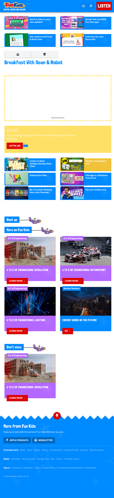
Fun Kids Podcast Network (70, 467)
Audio (37, 450)
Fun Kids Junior (72, 459)
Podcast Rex (90, 467)
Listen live (14, 145)
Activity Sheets (72, 450)
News (22, 450)
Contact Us (16, 467)
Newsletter (45, 440)
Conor (59, 459)
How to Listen (28, 459)
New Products (97, 450)
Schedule (15, 459)
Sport (30, 450)
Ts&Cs (37, 467)
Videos (44, 450)
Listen (104, 6)
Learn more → (17, 281)
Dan (48, 459)
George (40, 459)
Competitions (56, 450)
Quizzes (84, 450)
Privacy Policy (48, 467)
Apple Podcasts (19, 440)
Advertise (28, 467)
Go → (68, 331)
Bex (53, 459)
